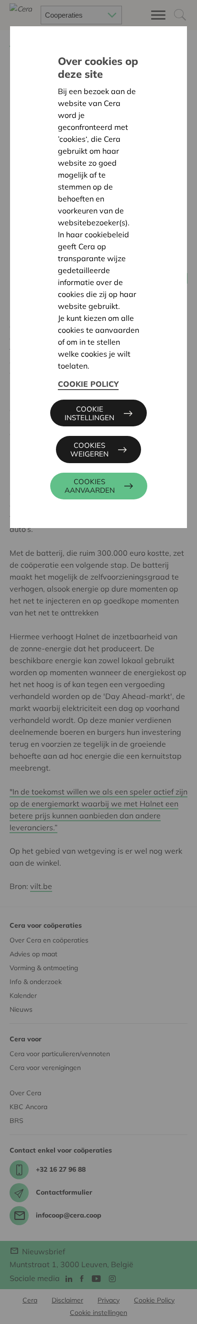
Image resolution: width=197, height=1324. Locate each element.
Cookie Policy (88, 384)
